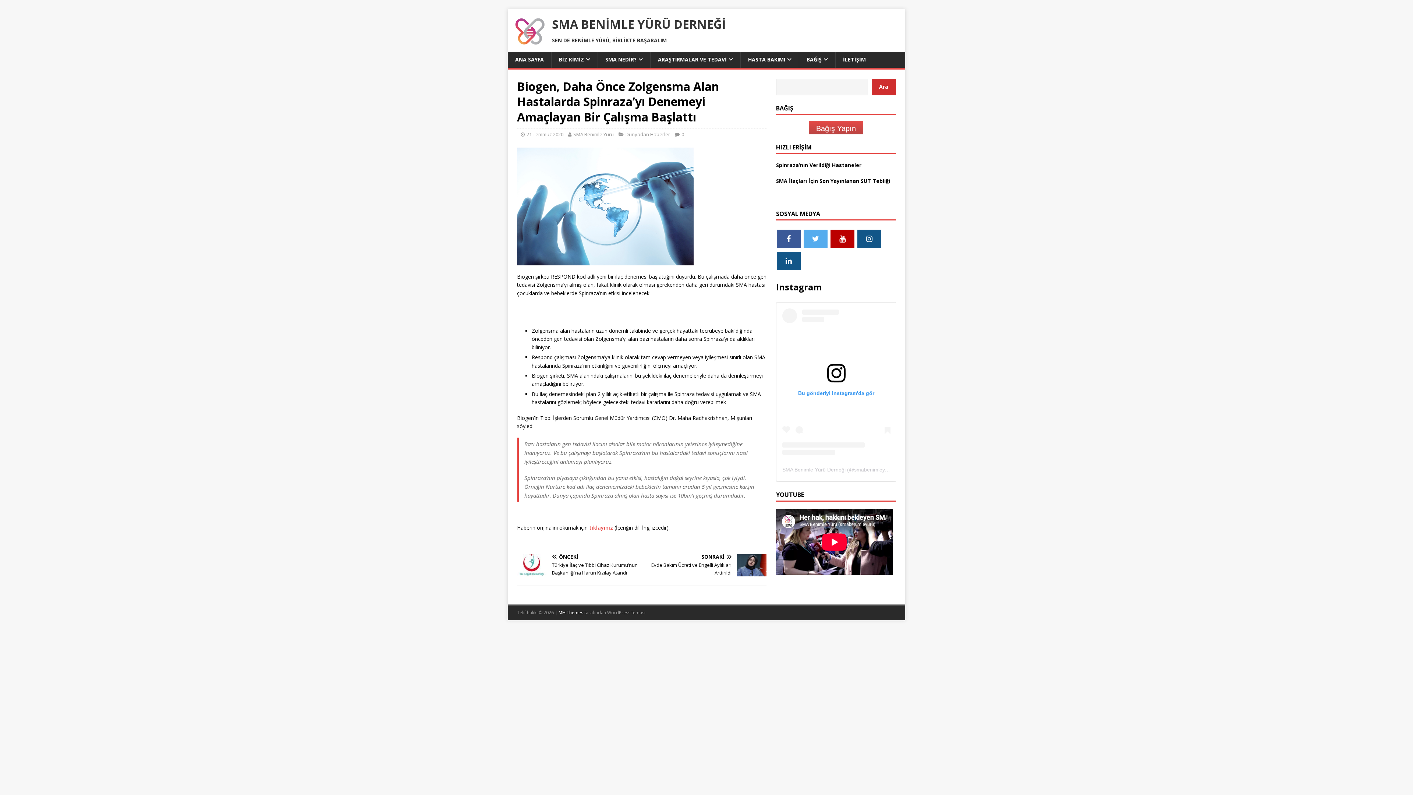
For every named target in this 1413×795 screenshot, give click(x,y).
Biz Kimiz (571, 59)
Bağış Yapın (836, 128)
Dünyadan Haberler (648, 134)
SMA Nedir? (621, 59)
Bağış (814, 59)
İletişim (854, 59)
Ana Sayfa (529, 59)
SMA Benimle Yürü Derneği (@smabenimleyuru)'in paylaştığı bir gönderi (866, 470)
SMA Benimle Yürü (593, 134)
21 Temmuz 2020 (545, 134)
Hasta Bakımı (766, 59)
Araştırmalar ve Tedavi (692, 59)
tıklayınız (601, 527)
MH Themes (571, 613)
